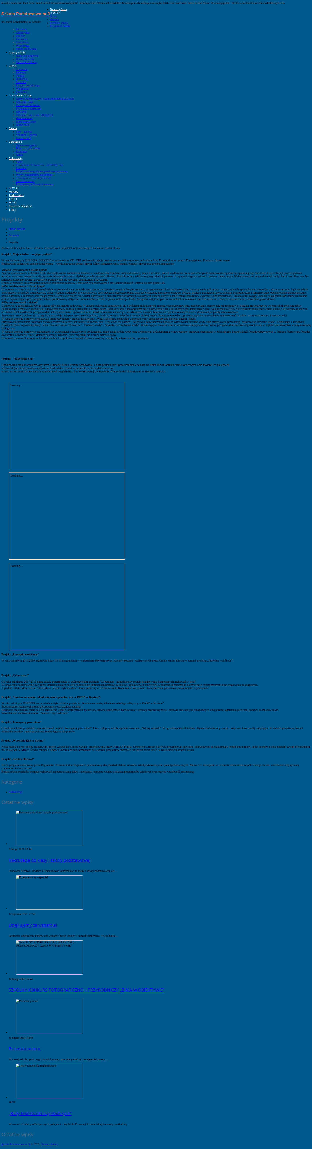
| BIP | (13, 198)
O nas (53, 16)
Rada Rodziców (25, 59)
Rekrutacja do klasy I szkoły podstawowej (49, 860)
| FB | (12, 209)
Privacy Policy (49, 1144)
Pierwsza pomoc (25, 1049)
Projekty (20, 35)
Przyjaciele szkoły (60, 26)
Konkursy (21, 151)
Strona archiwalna (26, 48)
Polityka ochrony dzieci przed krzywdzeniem (41, 171)
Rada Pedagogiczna (27, 55)
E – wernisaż (23, 138)
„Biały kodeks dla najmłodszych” (40, 1113)
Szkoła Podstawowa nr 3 (25, 14)
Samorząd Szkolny (26, 62)
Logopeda (21, 69)
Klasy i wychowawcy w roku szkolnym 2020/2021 (45, 98)
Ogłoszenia (15, 141)
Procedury (22, 168)
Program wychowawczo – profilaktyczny (39, 164)
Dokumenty (15, 158)
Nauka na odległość (20, 206)
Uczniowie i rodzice (20, 95)
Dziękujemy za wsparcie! (33, 925)
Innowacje (22, 39)
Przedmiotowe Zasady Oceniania (35, 184)
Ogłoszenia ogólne (26, 145)
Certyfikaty (22, 42)
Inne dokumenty (25, 181)
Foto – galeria (24, 131)
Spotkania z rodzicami (28, 108)
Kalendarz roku (25, 102)
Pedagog (21, 72)
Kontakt (13, 191)
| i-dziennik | (16, 195)
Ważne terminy (24, 118)
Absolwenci (23, 32)
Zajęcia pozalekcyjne (28, 85)
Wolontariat (22, 88)
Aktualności (15, 791)
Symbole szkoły (59, 22)
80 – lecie (21, 29)
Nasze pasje (22, 124)
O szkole (55, 13)
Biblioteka (22, 78)
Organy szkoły (17, 52)
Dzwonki (21, 111)
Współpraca (22, 45)
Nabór (19, 154)
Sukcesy (13, 188)
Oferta (12, 65)
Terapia (20, 75)
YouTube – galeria (26, 134)
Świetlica (21, 82)
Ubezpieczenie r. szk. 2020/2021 (34, 115)
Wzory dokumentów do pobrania (35, 174)
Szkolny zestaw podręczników (33, 178)
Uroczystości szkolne (28, 105)
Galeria (13, 128)
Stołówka (21, 91)
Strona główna (58, 9)
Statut (19, 161)
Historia (54, 19)
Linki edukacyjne (26, 121)
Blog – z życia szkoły (28, 148)
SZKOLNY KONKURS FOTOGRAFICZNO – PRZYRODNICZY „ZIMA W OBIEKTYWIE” (86, 990)
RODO (12, 202)
